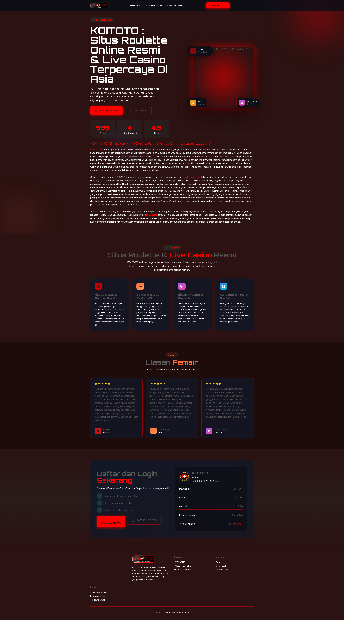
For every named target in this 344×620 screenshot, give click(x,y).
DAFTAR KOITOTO (217, 5)
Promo (219, 562)
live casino (151, 214)
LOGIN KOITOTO (108, 110)
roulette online (192, 177)
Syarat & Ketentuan (99, 592)
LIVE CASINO (135, 5)
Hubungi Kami (222, 569)
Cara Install (221, 566)
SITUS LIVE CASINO (175, 5)
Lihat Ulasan (140, 110)
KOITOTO (95, 149)
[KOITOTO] (99, 5)
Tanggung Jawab (97, 599)
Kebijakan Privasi (97, 596)
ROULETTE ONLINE (154, 5)
